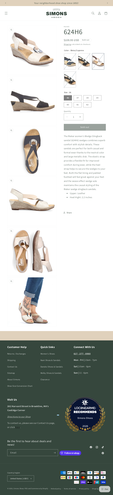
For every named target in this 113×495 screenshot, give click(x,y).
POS (26, 488)
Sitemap (11, 373)
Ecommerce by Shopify (39, 488)
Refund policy (56, 489)
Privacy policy (84, 489)
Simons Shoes (85, 418)
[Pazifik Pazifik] (70, 61)
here (17, 427)
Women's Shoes (48, 353)
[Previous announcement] (5, 3)
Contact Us (12, 366)
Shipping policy (97, 489)
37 (77, 97)
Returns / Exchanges (16, 353)
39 (97, 97)
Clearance (45, 379)
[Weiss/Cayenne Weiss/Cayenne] (98, 61)
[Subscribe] (55, 452)
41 (77, 104)
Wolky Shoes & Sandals (51, 373)
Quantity (67, 111)
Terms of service (70, 489)
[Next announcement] (107, 3)
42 (87, 104)
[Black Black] (70, 79)
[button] (6, 13)
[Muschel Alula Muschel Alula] (84, 61)
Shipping (67, 44)
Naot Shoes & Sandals (50, 360)
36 (68, 97)
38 (87, 97)
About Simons (13, 379)
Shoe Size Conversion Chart (20, 386)
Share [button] (69, 212)
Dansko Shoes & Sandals (52, 366)
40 (68, 104)
